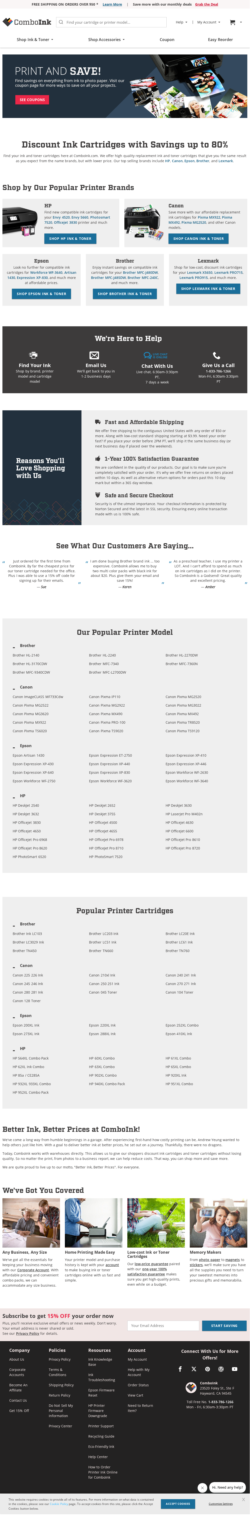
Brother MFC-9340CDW (31, 672)
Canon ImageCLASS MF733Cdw (38, 696)
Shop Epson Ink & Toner (41, 293)
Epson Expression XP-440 (109, 764)
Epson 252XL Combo (182, 1025)
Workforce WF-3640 (46, 272)
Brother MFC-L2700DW (107, 672)
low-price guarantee (151, 1264)
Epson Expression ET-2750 (110, 755)
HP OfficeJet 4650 (27, 831)
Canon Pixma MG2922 (107, 705)
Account (137, 1350)
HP (167, 161)
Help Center (98, 1456)
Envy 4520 (61, 217)
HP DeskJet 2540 (26, 805)
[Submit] (61, 22)
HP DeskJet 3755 (102, 814)
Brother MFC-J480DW (140, 272)
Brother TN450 (25, 950)
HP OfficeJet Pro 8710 (106, 848)
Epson (189, 161)
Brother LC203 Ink (103, 933)
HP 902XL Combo (103, 1075)
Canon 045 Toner (103, 992)
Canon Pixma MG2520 (183, 696)
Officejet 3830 (65, 222)
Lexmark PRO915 (194, 277)
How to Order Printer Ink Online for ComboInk (103, 1472)
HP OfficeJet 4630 (180, 822)
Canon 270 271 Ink (181, 983)
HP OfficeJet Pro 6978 (106, 839)
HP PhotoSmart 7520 (105, 856)
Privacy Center (60, 1426)
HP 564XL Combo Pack (31, 1058)
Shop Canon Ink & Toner (198, 238)
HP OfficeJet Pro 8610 (183, 839)
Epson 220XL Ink (102, 1025)
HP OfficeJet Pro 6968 (30, 839)
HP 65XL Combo (178, 1066)
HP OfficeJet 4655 (103, 831)
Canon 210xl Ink (102, 975)
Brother (202, 161)
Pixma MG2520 (193, 222)
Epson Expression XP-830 (109, 772)
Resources (99, 1350)
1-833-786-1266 (218, 371)
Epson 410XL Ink (179, 1033)
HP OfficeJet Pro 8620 (30, 848)
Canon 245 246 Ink (28, 983)
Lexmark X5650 (199, 272)
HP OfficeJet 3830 (27, 822)
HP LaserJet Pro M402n (184, 814)
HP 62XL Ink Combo (28, 1066)
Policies (57, 1350)
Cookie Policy (59, 1504)
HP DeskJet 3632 (26, 814)
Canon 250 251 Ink (104, 983)
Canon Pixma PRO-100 (107, 722)
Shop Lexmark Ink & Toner (208, 288)
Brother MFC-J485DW (108, 277)
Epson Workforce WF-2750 (34, 781)
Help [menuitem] (179, 22)
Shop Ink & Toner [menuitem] (33, 40)
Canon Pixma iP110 (104, 696)
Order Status (138, 1385)
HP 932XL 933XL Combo (32, 1083)
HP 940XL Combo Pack (107, 1083)
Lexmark (226, 161)
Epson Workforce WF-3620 (110, 781)
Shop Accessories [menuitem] (104, 40)
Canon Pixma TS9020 (106, 731)
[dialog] (125, 1504)
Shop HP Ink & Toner (70, 238)
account (112, 1264)
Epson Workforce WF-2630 (187, 772)
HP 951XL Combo (179, 1083)
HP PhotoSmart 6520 (29, 856)
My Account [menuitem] (206, 22)
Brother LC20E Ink (180, 933)
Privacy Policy (27, 1333)
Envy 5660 (79, 217)
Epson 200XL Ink (26, 1025)
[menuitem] (236, 22)
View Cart (135, 1395)
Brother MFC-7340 (104, 663)
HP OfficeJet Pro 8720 (183, 848)
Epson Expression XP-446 (186, 764)
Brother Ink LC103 (27, 933)
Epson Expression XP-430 (33, 764)
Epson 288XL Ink (102, 1033)
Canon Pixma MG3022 (183, 705)
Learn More (112, 4)
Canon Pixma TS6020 (30, 731)
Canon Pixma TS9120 (183, 731)
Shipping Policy (61, 1385)
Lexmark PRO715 (228, 272)
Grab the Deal (206, 4)
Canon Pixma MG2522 (31, 705)
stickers (196, 1264)
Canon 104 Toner (180, 992)
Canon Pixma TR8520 (183, 722)
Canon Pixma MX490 (105, 713)
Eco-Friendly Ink (101, 1446)
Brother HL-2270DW (182, 655)
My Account (137, 1359)
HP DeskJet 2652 (102, 805)
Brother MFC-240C (143, 277)
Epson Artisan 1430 (28, 755)
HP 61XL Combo (178, 1058)
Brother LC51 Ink (102, 942)
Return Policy (59, 1395)
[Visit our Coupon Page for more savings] (124, 86)
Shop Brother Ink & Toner (125, 293)
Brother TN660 (101, 950)
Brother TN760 (178, 950)
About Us (16, 1359)
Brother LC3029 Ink (28, 942)
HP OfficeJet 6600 (180, 831)
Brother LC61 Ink (179, 942)
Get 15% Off (19, 1410)
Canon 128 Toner (27, 1000)
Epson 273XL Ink (26, 1033)
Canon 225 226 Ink (28, 975)
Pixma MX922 (209, 217)
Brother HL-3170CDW (30, 663)
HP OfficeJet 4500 (103, 822)
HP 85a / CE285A (26, 1075)
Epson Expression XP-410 (186, 755)
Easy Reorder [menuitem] (220, 40)
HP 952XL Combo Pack (31, 1092)
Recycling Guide (101, 1436)
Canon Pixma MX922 (29, 722)
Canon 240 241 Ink (181, 975)
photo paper (209, 1259)
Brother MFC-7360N (182, 663)
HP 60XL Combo (102, 1058)
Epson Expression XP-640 (33, 772)
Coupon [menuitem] (167, 40)
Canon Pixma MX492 (182, 713)
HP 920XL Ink (176, 1075)
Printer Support (101, 1426)
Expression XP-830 (32, 277)
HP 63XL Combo (102, 1066)
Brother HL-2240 (102, 655)
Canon (177, 161)
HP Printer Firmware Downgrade (97, 1410)
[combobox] (111, 22)
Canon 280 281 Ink (28, 992)
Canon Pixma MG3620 (31, 713)
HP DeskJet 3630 (179, 805)
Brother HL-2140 (26, 655)
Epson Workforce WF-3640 (187, 781)
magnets (232, 1259)
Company (19, 1350)
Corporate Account (33, 1270)
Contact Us (18, 1400)
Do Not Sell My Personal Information (61, 1410)
